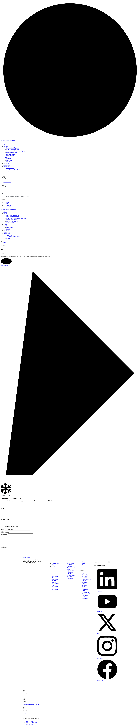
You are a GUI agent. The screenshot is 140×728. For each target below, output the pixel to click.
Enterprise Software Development (16, 151)
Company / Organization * (7, 529)
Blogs (8, 171)
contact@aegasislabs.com (9, 190)
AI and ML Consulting (85, 577)
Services (6, 146)
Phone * (2, 531)
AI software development (55, 585)
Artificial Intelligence (12, 154)
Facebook (7, 207)
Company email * (5, 532)
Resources (7, 166)
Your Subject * (4, 534)
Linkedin (7, 202)
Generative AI (10, 155)
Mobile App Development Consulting (86, 594)
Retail (8, 161)
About (5, 145)
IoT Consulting (86, 591)
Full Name (3, 528)
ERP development (55, 578)
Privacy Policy (30, 724)
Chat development (55, 575)
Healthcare (9, 160)
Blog (53, 565)
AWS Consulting (86, 579)
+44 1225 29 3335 (7, 182)
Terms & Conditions (31, 722)
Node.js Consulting (85, 584)
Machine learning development (55, 582)
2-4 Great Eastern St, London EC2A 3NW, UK (31, 704)
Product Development (12, 149)
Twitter (6, 203)
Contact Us (55, 566)
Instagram (7, 205)
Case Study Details (14, 169)
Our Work (6, 163)
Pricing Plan (7, 165)
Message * (3, 546)
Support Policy (30, 721)
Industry (6, 157)
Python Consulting (85, 581)
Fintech (8, 158)
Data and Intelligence (12, 148)
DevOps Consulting (85, 574)
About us (54, 562)
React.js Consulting (85, 597)
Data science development (55, 588)
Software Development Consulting (86, 588)
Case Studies (10, 168)
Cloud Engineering (11, 152)
